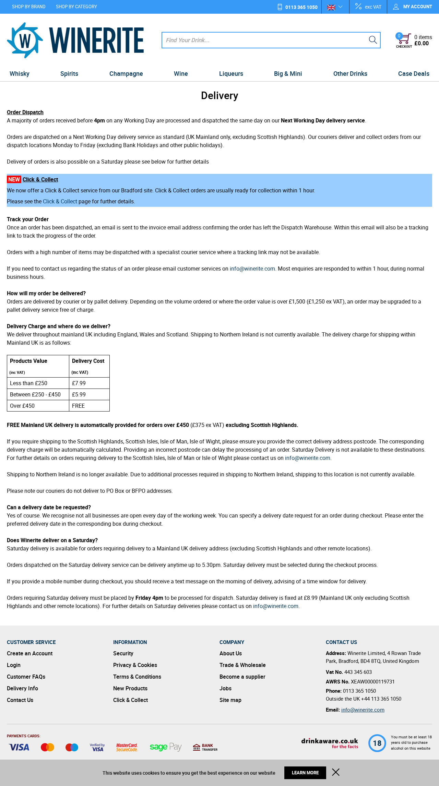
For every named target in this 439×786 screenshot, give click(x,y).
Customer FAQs (26, 676)
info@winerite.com (252, 268)
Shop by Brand (29, 6)
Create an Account (29, 653)
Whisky (19, 73)
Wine (181, 73)
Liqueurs (231, 73)
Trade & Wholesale (243, 665)
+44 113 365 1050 (381, 698)
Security (123, 653)
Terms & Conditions (137, 676)
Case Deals (413, 73)
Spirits (69, 73)
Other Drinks (350, 73)
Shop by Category (76, 6)
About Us (231, 653)
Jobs (226, 688)
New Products (130, 688)
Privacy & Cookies (135, 665)
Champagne (126, 73)
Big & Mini (288, 73)
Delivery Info (22, 688)
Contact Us (20, 700)
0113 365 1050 (301, 7)
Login (14, 665)
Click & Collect (60, 201)
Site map (230, 700)
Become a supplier (242, 676)
